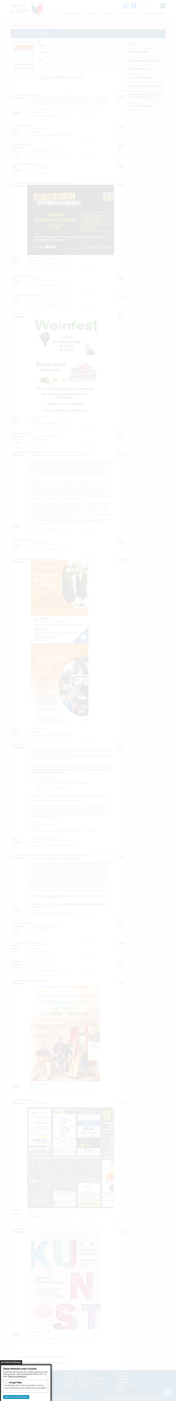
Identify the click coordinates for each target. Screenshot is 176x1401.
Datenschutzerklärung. (17, 1376)
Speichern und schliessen (16, 1397)
